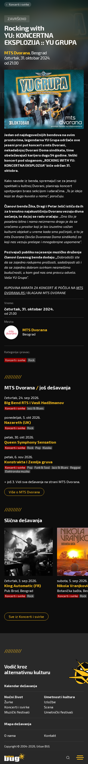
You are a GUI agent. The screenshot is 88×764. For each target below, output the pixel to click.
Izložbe (50, 702)
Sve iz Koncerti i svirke (26, 617)
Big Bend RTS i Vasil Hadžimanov (34, 402)
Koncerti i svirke (19, 4)
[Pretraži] (68, 758)
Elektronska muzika (17, 471)
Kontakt (50, 735)
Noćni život (13, 697)
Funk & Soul (42, 467)
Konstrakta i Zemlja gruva (28, 462)
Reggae (75, 467)
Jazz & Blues (35, 408)
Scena (48, 707)
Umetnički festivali (58, 712)
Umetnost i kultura (59, 697)
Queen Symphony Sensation (30, 442)
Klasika (47, 448)
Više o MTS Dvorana (24, 492)
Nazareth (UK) (17, 422)
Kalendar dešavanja (20, 686)
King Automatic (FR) (22, 585)
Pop (38, 448)
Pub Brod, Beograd (18, 591)
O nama (10, 735)
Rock (31, 360)
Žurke (8, 702)
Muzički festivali (16, 712)
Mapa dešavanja (17, 724)
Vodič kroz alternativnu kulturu (27, 669)
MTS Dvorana (17, 52)
